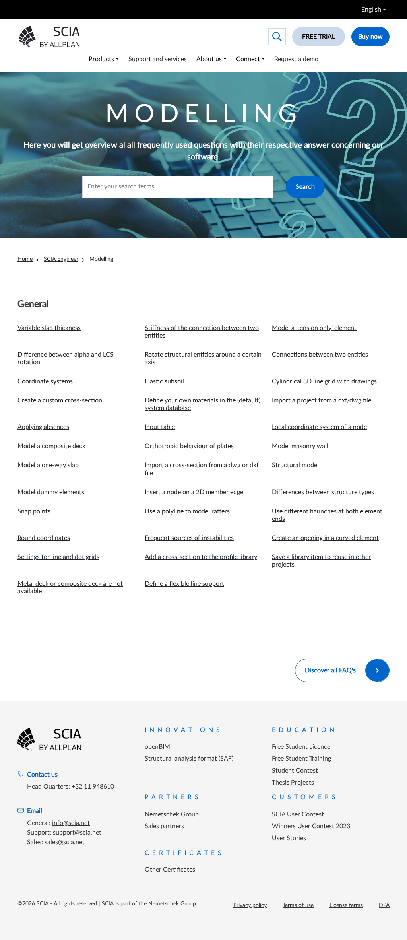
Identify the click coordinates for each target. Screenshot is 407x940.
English (371, 9)
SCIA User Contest (298, 814)
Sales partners (164, 826)
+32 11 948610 (93, 786)
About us (209, 59)
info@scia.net (71, 823)
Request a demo (296, 59)
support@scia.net (77, 832)
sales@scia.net (65, 842)
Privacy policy (250, 905)
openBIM (157, 747)
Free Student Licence (301, 747)
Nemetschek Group (172, 814)
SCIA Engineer (61, 259)
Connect (248, 59)
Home (25, 259)
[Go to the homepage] (49, 739)
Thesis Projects (293, 782)
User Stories (289, 838)
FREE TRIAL (318, 36)
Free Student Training (301, 758)
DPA (384, 905)
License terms (346, 905)
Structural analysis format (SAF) (189, 758)
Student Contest (295, 770)
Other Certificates (170, 869)
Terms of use (298, 905)
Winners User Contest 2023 (311, 826)
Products (101, 59)
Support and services (157, 59)
